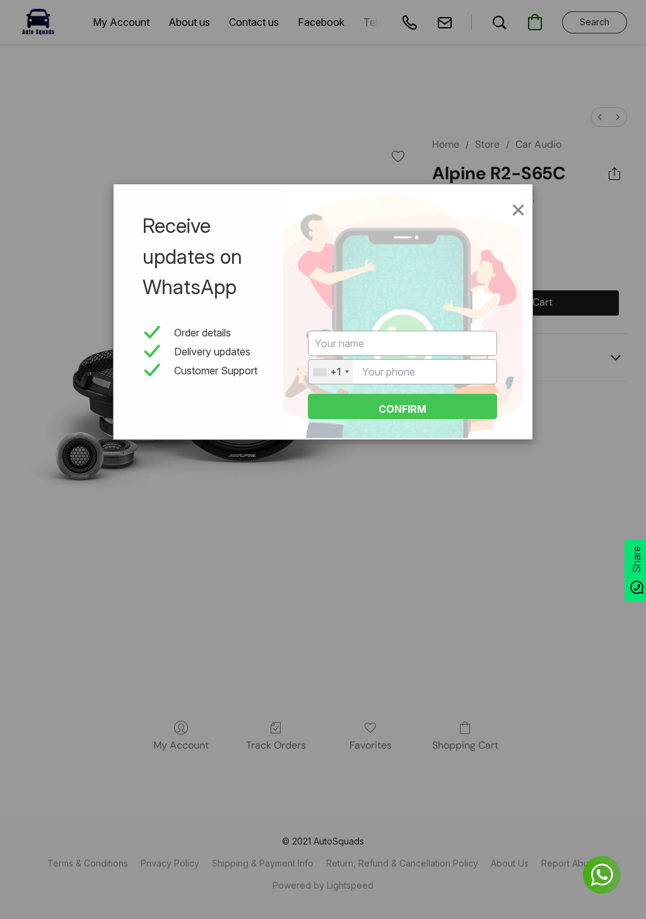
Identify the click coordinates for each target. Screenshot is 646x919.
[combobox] (330, 372)
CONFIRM (402, 409)
